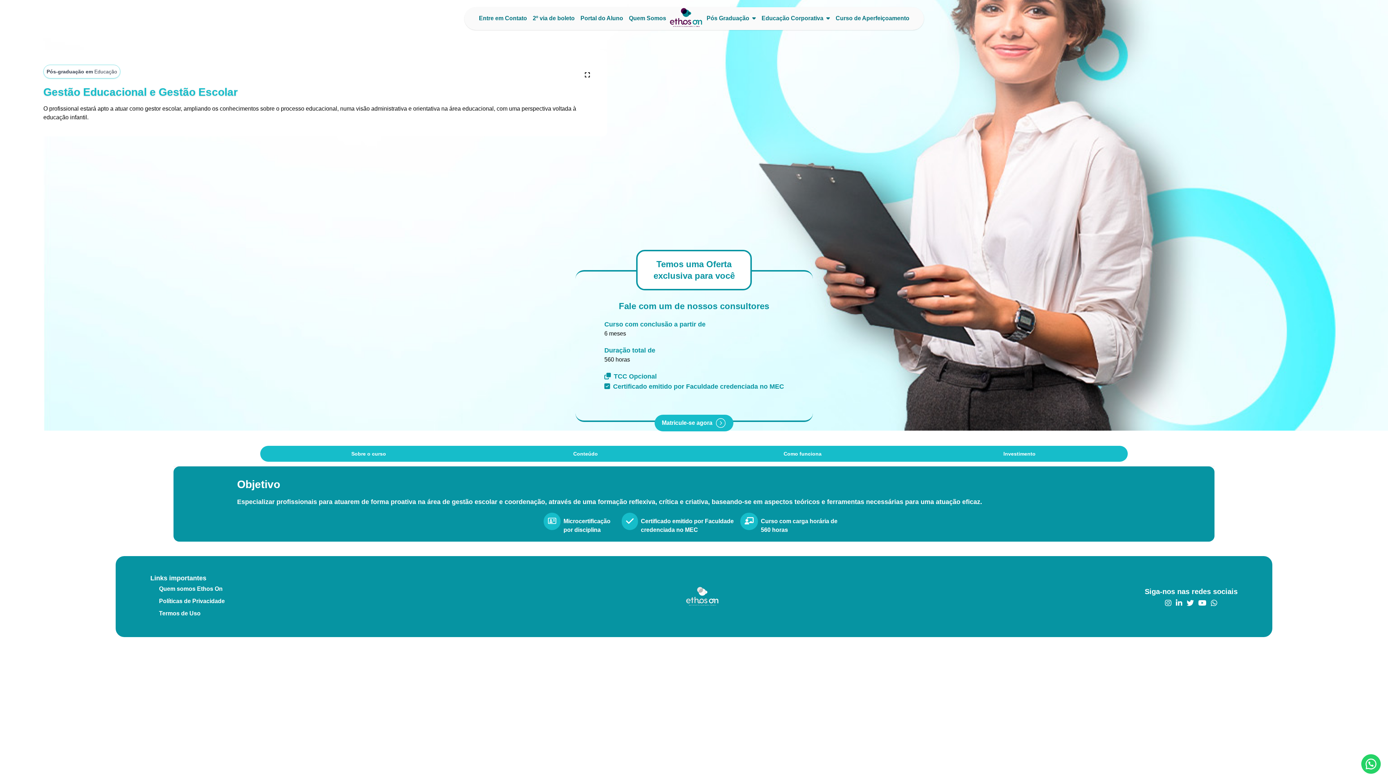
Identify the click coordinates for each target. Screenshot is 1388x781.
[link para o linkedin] (1179, 603)
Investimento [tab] (1019, 454)
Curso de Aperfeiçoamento (872, 18)
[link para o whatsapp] (1214, 603)
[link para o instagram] (1168, 603)
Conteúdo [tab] (585, 454)
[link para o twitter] (1190, 603)
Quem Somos (647, 18)
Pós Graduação (728, 18)
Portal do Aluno (602, 18)
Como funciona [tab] (803, 454)
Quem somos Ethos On (191, 589)
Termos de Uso (180, 613)
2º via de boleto (554, 18)
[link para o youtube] (1202, 603)
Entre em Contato (503, 18)
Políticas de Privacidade (192, 601)
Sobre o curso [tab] (368, 454)
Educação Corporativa (792, 18)
